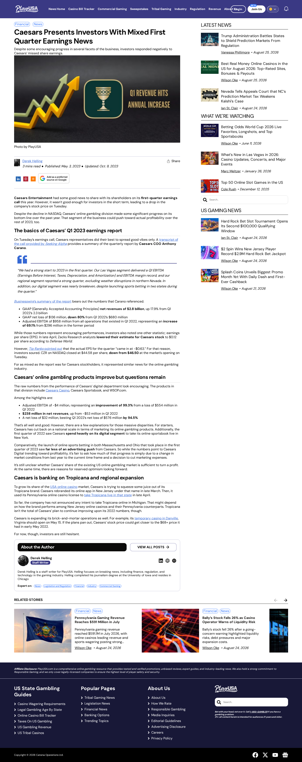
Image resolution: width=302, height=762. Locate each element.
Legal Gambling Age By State (40, 710)
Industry (92, 586)
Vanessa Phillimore (235, 52)
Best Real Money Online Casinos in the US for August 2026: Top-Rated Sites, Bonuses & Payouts (254, 68)
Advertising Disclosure (168, 727)
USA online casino (63, 487)
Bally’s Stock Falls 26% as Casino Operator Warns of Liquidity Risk (228, 620)
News (38, 24)
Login (238, 9)
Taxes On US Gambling (35, 721)
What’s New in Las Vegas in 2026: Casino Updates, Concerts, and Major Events (253, 159)
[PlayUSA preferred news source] (53, 178)
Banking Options (96, 715)
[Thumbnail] (42, 631)
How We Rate (161, 703)
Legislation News (97, 703)
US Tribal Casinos (31, 733)
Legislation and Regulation (57, 586)
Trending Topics (96, 721)
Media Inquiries (163, 715)
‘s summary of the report (42, 301)
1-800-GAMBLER (258, 711)
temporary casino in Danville (156, 518)
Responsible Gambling (168, 709)
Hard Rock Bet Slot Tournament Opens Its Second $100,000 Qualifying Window (254, 226)
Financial (22, 24)
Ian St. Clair (229, 108)
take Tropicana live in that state (108, 495)
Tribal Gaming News (99, 698)
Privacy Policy (161, 738)
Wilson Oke (229, 80)
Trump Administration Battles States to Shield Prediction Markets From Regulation (253, 40)
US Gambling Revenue (34, 727)
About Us (158, 698)
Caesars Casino (57, 390)
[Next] (285, 600)
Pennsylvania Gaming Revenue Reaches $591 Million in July (100, 620)
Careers (157, 732)
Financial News (95, 709)
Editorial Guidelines (166, 721)
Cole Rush (228, 189)
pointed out (45, 348)
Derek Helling (32, 161)
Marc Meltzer (231, 171)
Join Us (256, 9)
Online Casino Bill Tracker (37, 715)
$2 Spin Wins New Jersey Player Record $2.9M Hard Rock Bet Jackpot (253, 251)
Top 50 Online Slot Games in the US (252, 182)
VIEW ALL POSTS (150, 547)
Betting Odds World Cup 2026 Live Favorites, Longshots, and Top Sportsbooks (251, 131)
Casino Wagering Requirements (41, 704)
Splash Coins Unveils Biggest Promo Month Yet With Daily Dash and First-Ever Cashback (253, 277)
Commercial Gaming (110, 586)
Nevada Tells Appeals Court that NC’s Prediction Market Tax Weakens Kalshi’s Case (253, 96)
